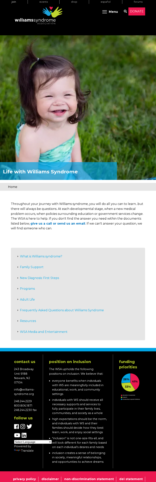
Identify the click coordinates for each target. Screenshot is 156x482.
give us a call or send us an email (57, 223)
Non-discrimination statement (89, 479)
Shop (74, 1)
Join (14, 1)
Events (43, 1)
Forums (138, 1)
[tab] (78, 256)
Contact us (24, 361)
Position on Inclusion (70, 361)
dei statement (131, 479)
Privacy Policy (24, 479)
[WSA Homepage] (38, 16)
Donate (137, 11)
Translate (27, 450)
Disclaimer (50, 479)
